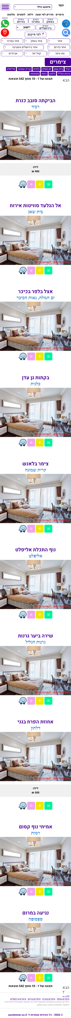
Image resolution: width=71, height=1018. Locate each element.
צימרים (60, 15)
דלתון (52, 74)
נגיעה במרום (35, 913)
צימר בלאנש (35, 463)
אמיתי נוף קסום (35, 827)
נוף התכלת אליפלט (35, 549)
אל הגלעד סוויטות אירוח (35, 205)
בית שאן (58, 69)
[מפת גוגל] (40, 184)
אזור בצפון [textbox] (36, 41)
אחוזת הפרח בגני (35, 722)
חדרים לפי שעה (44, 15)
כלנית (36, 69)
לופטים (21, 15)
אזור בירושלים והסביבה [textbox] (24, 47)
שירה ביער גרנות (35, 636)
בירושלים (45, 27)
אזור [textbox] (59, 41)
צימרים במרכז (48, 999)
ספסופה (34, 74)
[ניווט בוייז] (23, 184)
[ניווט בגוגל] (31, 184)
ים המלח (46, 69)
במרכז (36, 20)
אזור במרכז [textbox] (13, 41)
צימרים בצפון (63, 999)
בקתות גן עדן (35, 377)
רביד (67, 69)
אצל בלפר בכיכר (35, 291)
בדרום (21, 20)
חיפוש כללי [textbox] (43, 7)
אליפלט (11, 69)
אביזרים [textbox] (13, 53)
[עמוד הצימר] (48, 184)
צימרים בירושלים (18, 999)
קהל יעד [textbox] (36, 53)
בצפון (50, 20)
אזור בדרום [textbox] (60, 47)
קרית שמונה (24, 69)
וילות (30, 15)
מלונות (11, 15)
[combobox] (33, 6)
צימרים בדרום (34, 999)
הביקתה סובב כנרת (35, 100)
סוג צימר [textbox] (60, 53)
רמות (44, 74)
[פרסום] (5, 24)
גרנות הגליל (64, 74)
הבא (66, 80)
